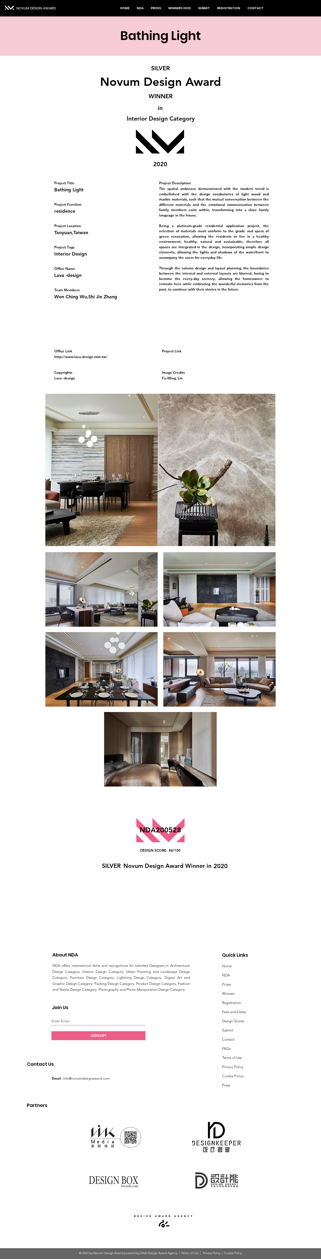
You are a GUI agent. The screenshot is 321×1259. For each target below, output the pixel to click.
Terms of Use (232, 1057)
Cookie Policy (233, 1076)
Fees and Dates (234, 1012)
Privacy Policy (232, 1067)
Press (226, 1085)
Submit (227, 1030)
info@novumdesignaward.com (86, 1078)
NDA (226, 975)
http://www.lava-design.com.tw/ (80, 356)
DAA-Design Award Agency (159, 1253)
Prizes (226, 984)
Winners (228, 993)
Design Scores (233, 1021)
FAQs (226, 1048)
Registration (231, 1002)
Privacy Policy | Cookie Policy (222, 1253)
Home (227, 966)
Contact (228, 1039)
